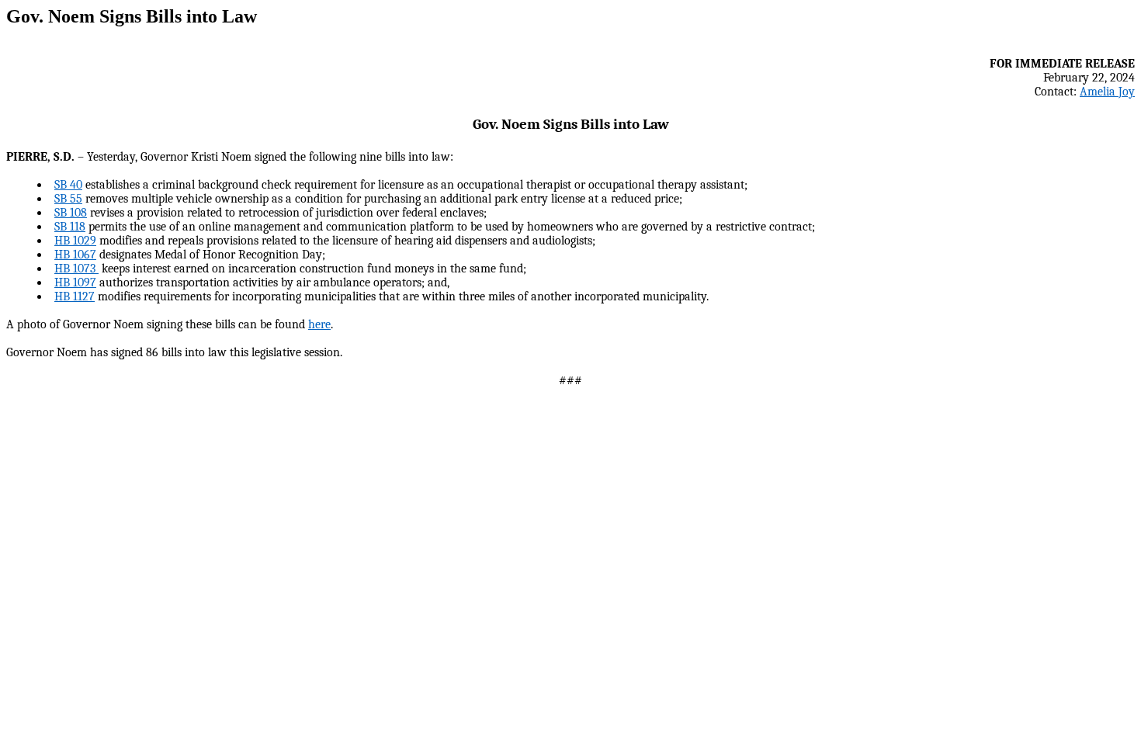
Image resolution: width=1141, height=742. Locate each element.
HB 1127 (74, 296)
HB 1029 (75, 241)
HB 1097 (75, 283)
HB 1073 (76, 269)
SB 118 (69, 227)
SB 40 (68, 185)
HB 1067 (75, 255)
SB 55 (68, 199)
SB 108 (70, 213)
